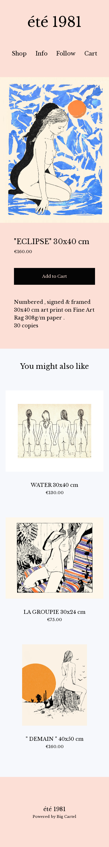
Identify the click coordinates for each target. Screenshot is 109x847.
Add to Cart (54, 276)
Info (41, 53)
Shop (19, 53)
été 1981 (54, 22)
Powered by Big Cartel (54, 816)
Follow (65, 53)
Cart (92, 53)
